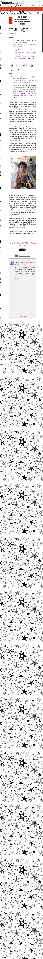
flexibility (23, 93)
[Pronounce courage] (16, 34)
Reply (17, 279)
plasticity (24, 95)
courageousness (20, 58)
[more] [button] (33, 58)
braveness (31, 56)
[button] (16, 34)
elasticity (31, 95)
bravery (24, 56)
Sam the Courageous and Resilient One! (22, 20)
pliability (30, 93)
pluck (28, 58)
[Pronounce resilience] (18, 70)
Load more (22, 316)
